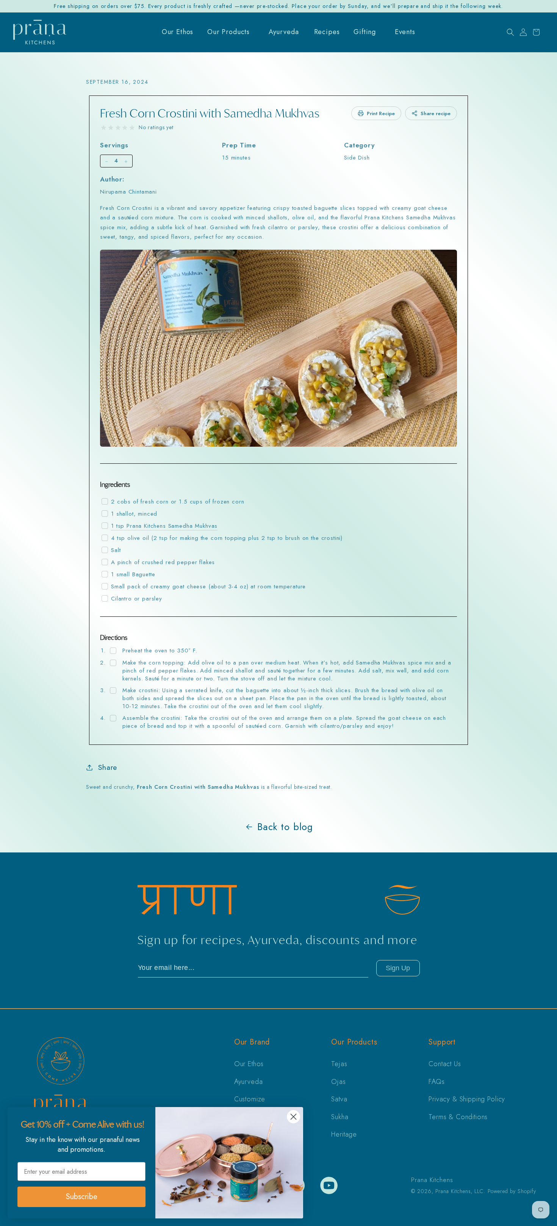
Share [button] (107, 767)
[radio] (103, 128)
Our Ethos (249, 1064)
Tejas (339, 1064)
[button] (510, 32)
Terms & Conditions (458, 1117)
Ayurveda (248, 1082)
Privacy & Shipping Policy (467, 1099)
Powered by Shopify (512, 1191)
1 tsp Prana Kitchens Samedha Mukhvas (164, 526)
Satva (339, 1099)
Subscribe (81, 1196)
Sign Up (398, 968)
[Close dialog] (293, 1116)
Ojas (338, 1082)
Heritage (344, 1134)
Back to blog (285, 826)
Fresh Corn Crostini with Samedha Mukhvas (210, 113)
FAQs (436, 1082)
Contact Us (445, 1064)
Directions (113, 637)
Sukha (339, 1117)
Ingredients (115, 484)
